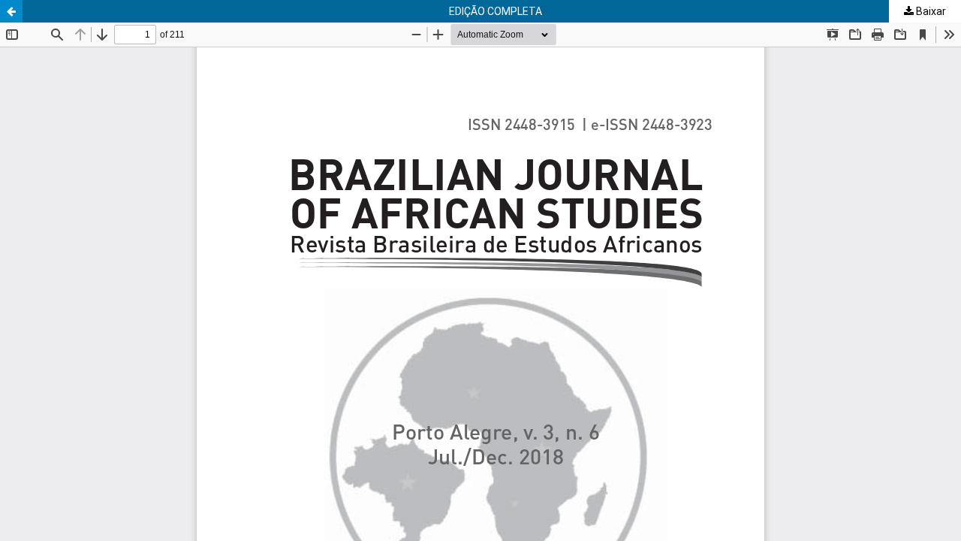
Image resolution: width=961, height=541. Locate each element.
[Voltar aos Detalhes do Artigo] (11, 11)
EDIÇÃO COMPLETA (495, 11)
